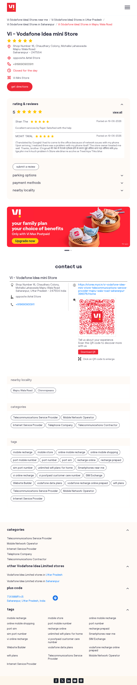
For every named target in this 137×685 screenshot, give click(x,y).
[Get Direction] (55, 599)
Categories (15, 529)
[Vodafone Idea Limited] (11, 7)
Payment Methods (27, 183)
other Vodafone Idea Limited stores (35, 566)
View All (117, 112)
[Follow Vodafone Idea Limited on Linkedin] (68, 680)
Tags (10, 609)
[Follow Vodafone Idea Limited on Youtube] (74, 680)
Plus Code (14, 588)
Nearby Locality (24, 190)
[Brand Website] (81, 680)
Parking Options (24, 175)
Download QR (88, 351)
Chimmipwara (46, 390)
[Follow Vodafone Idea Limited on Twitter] (62, 680)
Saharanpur (52, 581)
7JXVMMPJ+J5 (15, 596)
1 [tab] (65, 251)
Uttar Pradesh (54, 574)
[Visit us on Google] (56, 680)
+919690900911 (23, 64)
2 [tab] (68, 251)
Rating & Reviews (25, 104)
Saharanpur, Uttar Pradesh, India (26, 600)
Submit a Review (25, 166)
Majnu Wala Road (22, 390)
